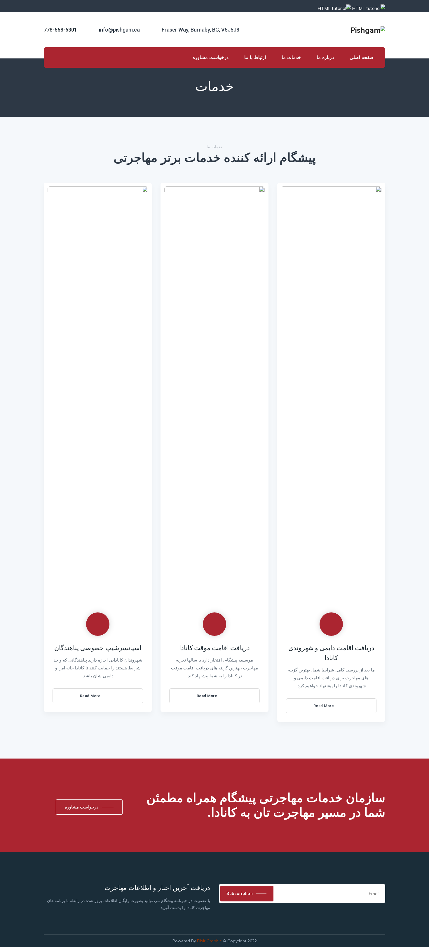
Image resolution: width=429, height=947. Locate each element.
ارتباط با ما (255, 57)
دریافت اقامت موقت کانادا (214, 648)
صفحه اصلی (362, 57)
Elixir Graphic (209, 940)
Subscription (239, 893)
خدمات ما (291, 57)
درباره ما (325, 57)
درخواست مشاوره (211, 57)
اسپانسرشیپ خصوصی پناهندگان (97, 648)
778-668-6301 (60, 30)
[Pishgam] (367, 29)
